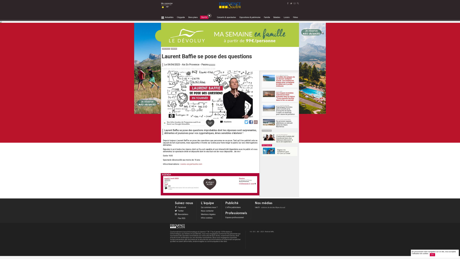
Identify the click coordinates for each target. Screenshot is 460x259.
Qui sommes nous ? (209, 207)
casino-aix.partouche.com (191, 164)
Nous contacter (207, 211)
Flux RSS (181, 218)
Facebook (181, 207)
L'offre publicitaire (233, 207)
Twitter (180, 211)
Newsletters (182, 214)
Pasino (205, 64)
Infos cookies (207, 218)
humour (174, 48)
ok (432, 255)
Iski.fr (270, 207)
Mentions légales (208, 214)
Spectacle (166, 48)
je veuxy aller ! (210, 122)
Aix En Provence (190, 64)
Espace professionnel (234, 217)
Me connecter (167, 3)
